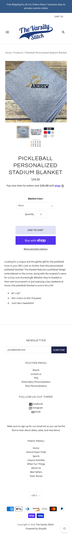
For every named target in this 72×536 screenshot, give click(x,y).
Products (18, 52)
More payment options (36, 249)
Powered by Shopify (36, 528)
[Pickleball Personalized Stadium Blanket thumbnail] (23, 132)
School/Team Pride (36, 452)
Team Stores (36, 476)
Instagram (37, 408)
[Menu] (7, 32)
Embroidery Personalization (36, 382)
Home (8, 52)
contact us (36, 374)
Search (36, 370)
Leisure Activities (36, 460)
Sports (36, 456)
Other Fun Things (36, 464)
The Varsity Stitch (45, 524)
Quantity (29, 214)
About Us (36, 468)
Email (37, 412)
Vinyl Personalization (36, 386)
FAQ (36, 378)
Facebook (37, 404)
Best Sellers (36, 472)
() (59, 16)
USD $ (34, 495)
